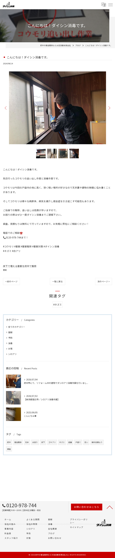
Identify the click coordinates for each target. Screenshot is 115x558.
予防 (10, 337)
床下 (43, 442)
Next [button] (109, 108)
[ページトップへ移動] (110, 507)
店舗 (70, 442)
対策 (10, 348)
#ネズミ (57, 304)
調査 (9, 449)
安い (86, 442)
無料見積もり (97, 442)
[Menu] (110, 4)
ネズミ (62, 442)
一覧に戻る (57, 281)
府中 (9, 442)
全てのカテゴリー (16, 326)
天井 (27, 442)
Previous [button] (6, 108)
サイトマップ (76, 527)
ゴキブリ (52, 442)
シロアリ (12, 354)
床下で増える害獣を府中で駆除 (20, 266)
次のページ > (103, 281)
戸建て (78, 442)
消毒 (10, 343)
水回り (35, 442)
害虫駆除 (18, 442)
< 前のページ (11, 281)
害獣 (5, 270)
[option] (57, 107)
